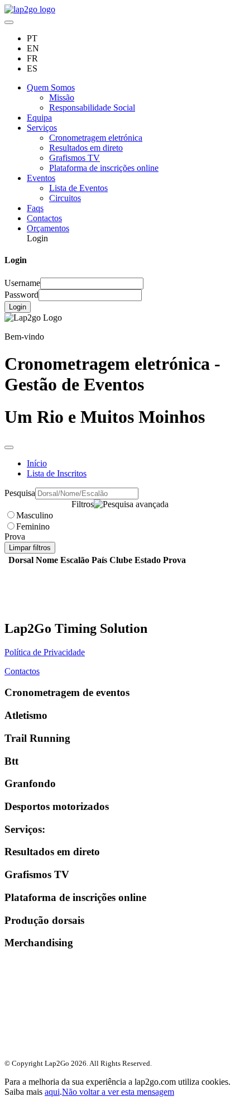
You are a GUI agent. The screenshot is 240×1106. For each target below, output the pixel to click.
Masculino (34, 515)
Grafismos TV (74, 158)
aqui (52, 1092)
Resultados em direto (86, 147)
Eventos (41, 178)
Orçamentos (48, 228)
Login (17, 307)
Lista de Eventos (78, 188)
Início (37, 463)
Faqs (35, 208)
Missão (61, 97)
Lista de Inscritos (57, 473)
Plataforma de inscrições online (104, 168)
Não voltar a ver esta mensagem (118, 1092)
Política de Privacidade (44, 652)
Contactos (44, 218)
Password (21, 294)
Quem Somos (51, 87)
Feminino (33, 526)
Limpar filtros (30, 548)
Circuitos (65, 198)
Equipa (39, 117)
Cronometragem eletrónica (95, 137)
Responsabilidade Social (92, 107)
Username (22, 283)
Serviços (42, 127)
